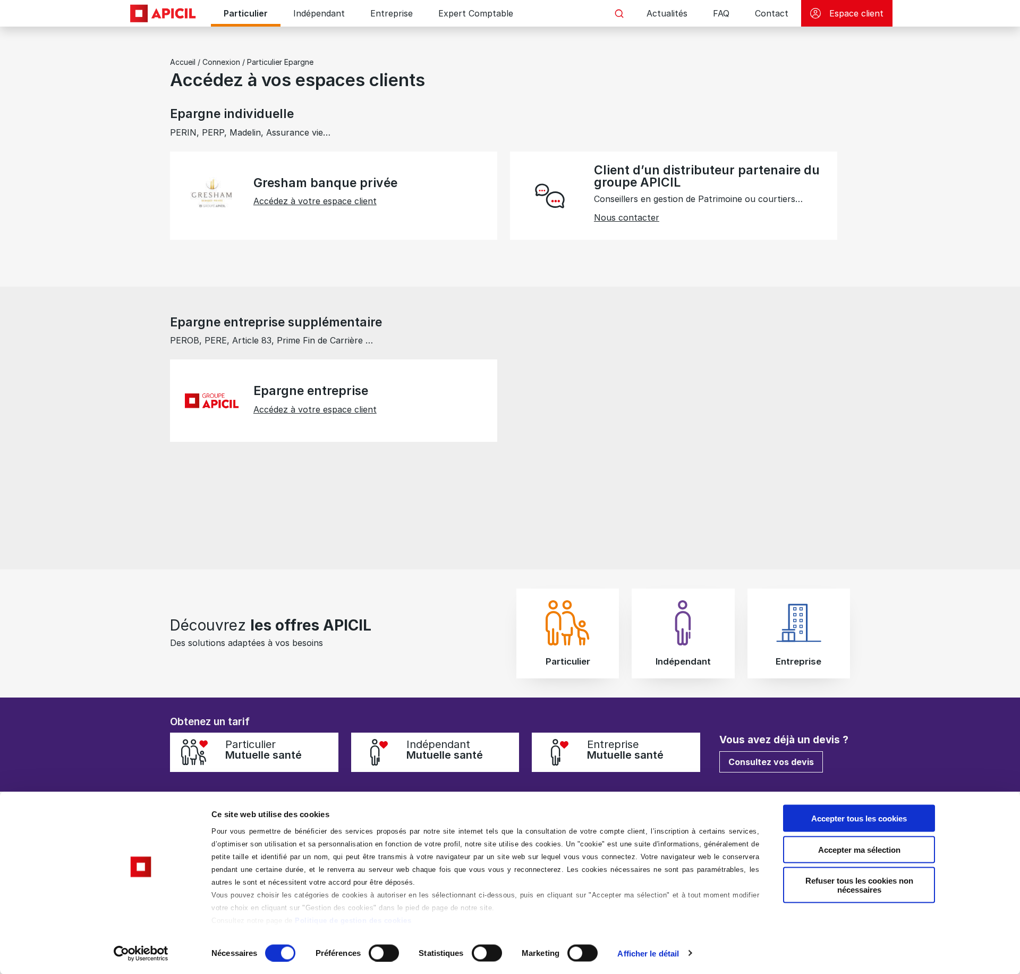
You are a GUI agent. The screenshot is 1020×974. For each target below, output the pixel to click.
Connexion (221, 61)
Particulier (246, 13)
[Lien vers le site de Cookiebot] (141, 953)
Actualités (667, 13)
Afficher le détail (648, 953)
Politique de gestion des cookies (353, 921)
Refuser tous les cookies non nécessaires (859, 885)
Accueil (183, 61)
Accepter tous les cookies (859, 818)
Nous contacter (626, 217)
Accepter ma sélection (859, 849)
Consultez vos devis (771, 762)
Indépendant (319, 13)
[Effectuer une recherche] (619, 13)
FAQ (721, 13)
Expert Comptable (475, 13)
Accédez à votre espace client (315, 201)
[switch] (384, 952)
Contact (771, 13)
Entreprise (391, 13)
